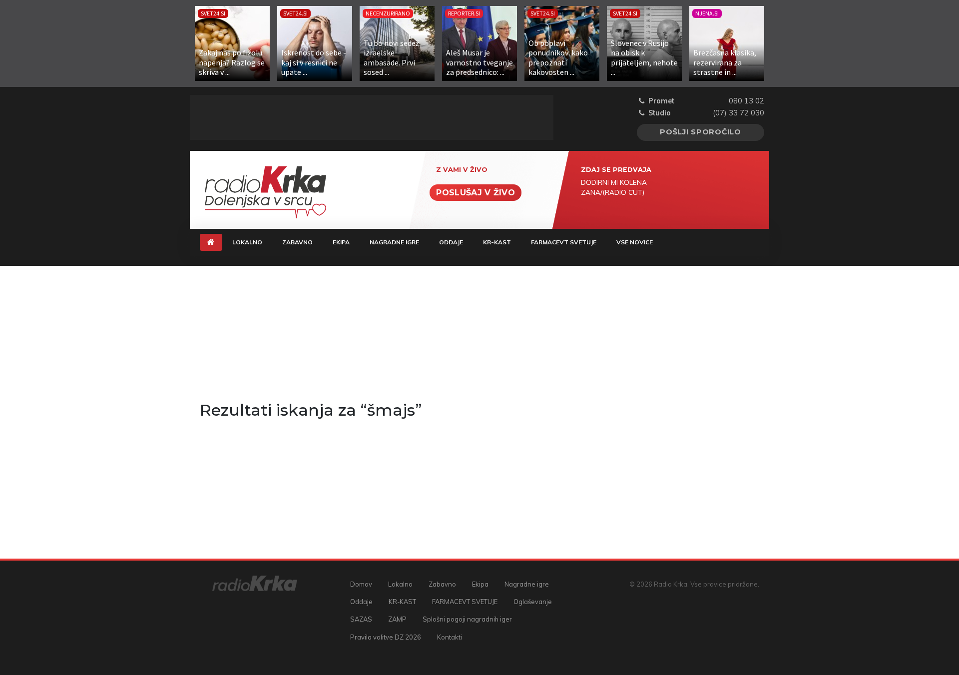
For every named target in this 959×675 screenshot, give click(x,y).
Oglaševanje (532, 602)
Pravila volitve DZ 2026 (385, 637)
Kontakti (449, 637)
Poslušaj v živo (475, 192)
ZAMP (397, 619)
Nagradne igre (394, 242)
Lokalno (247, 242)
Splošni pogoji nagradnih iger (467, 619)
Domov (361, 584)
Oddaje (451, 242)
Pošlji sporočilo (700, 131)
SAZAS (361, 619)
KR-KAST (497, 242)
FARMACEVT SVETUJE (563, 242)
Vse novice (634, 242)
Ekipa (341, 242)
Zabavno (297, 242)
